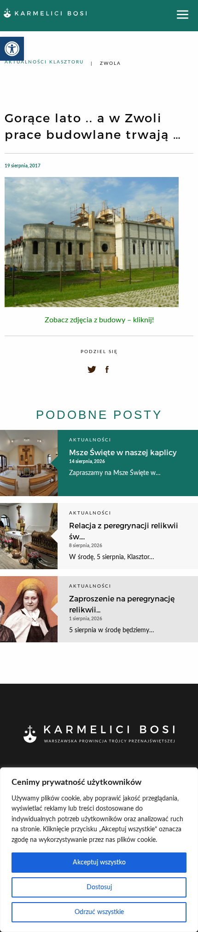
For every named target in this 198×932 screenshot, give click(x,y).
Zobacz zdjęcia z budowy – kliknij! (99, 320)
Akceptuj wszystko (99, 862)
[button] (12, 49)
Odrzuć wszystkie (99, 912)
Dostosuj (99, 887)
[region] (99, 849)
